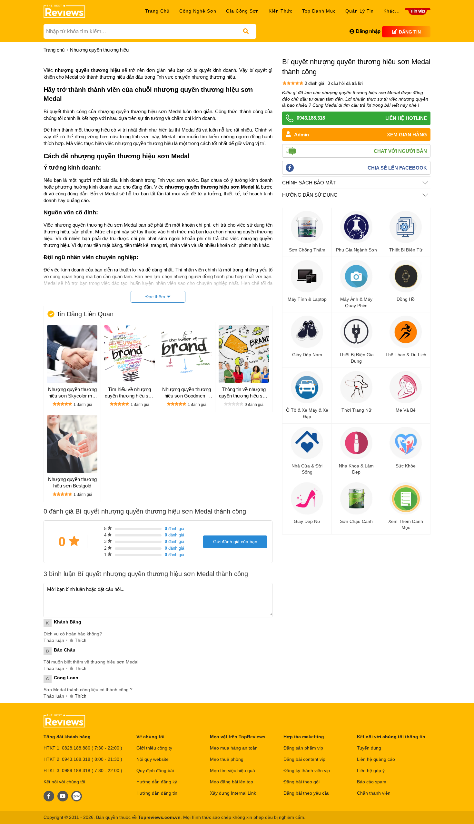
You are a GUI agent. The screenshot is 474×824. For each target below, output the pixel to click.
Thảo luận (54, 640)
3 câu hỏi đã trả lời (345, 83)
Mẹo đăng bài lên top (231, 781)
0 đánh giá (314, 83)
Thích (80, 640)
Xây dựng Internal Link (233, 793)
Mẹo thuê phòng (226, 759)
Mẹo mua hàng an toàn (234, 747)
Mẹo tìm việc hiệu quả (232, 770)
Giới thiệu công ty (154, 747)
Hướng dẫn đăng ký (156, 781)
